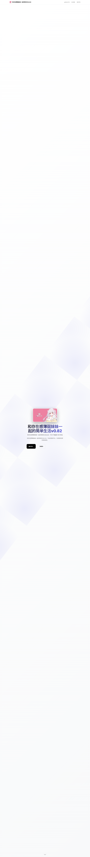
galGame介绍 (66, 2)
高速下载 (78, 2)
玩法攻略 (73, 2)
